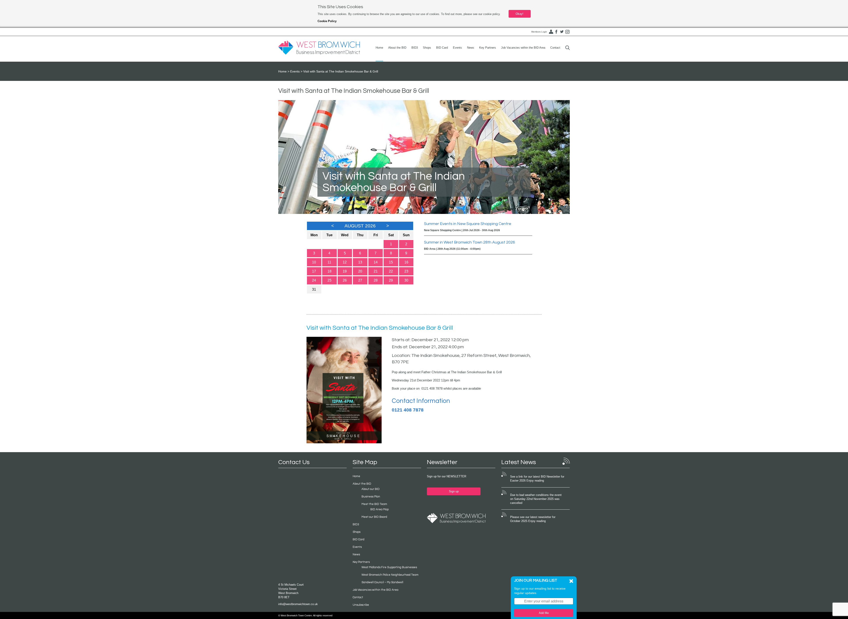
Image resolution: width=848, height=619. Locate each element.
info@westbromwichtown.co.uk (298, 604)
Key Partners (487, 47)
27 (360, 280)
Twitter (561, 32)
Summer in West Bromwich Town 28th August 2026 (469, 242)
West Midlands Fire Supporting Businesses (389, 567)
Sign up (454, 491)
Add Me (544, 613)
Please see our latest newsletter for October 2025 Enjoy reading (532, 519)
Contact (555, 47)
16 (406, 262)
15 (391, 262)
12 (345, 262)
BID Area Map (379, 509)
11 (329, 262)
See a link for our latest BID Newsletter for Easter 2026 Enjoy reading (537, 478)
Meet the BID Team (374, 504)
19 (345, 271)
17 (314, 271)
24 (314, 280)
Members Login (539, 31)
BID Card (442, 47)
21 (376, 271)
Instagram (567, 32)
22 (391, 271)
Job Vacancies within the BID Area (523, 47)
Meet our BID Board (374, 516)
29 (391, 280)
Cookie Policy (327, 21)
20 (360, 271)
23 (406, 271)
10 (314, 262)
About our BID (371, 489)
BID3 (414, 47)
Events (457, 47)
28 (376, 280)
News (470, 47)
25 (329, 280)
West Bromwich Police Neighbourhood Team (390, 574)
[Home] (319, 47)
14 (376, 262)
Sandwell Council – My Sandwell (382, 582)
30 (406, 280)
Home (379, 47)
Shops (427, 47)
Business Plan (371, 496)
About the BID (397, 47)
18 (329, 271)
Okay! (519, 13)
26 (345, 280)
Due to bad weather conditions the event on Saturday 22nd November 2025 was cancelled (536, 499)
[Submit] (567, 47)
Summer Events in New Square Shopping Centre (467, 224)
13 (360, 262)
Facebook (556, 32)
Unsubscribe (361, 604)
